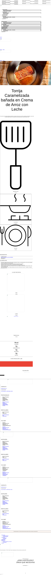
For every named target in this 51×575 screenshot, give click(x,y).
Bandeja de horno (16, 335)
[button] (20, 20)
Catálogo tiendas (5, 443)
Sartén (16, 292)
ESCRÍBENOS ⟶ (25, 565)
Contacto (4, 18)
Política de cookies (5, 424)
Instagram (4, 422)
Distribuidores (4, 27)
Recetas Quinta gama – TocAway (7, 541)
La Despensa (5, 30)
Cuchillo (16, 313)
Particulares (5, 26)
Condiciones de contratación (7, 425)
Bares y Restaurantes (6, 441)
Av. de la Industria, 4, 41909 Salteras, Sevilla (6, 489)
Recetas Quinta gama (6, 414)
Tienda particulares (7, 23)
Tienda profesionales (7, 10)
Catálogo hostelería (5, 404)
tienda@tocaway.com (4, 388)
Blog (3, 412)
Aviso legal (4, 428)
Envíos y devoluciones (6, 423)
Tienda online (4, 9)
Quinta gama (4, 24)
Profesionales (6, 25)
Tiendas (4, 397)
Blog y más (4, 16)
